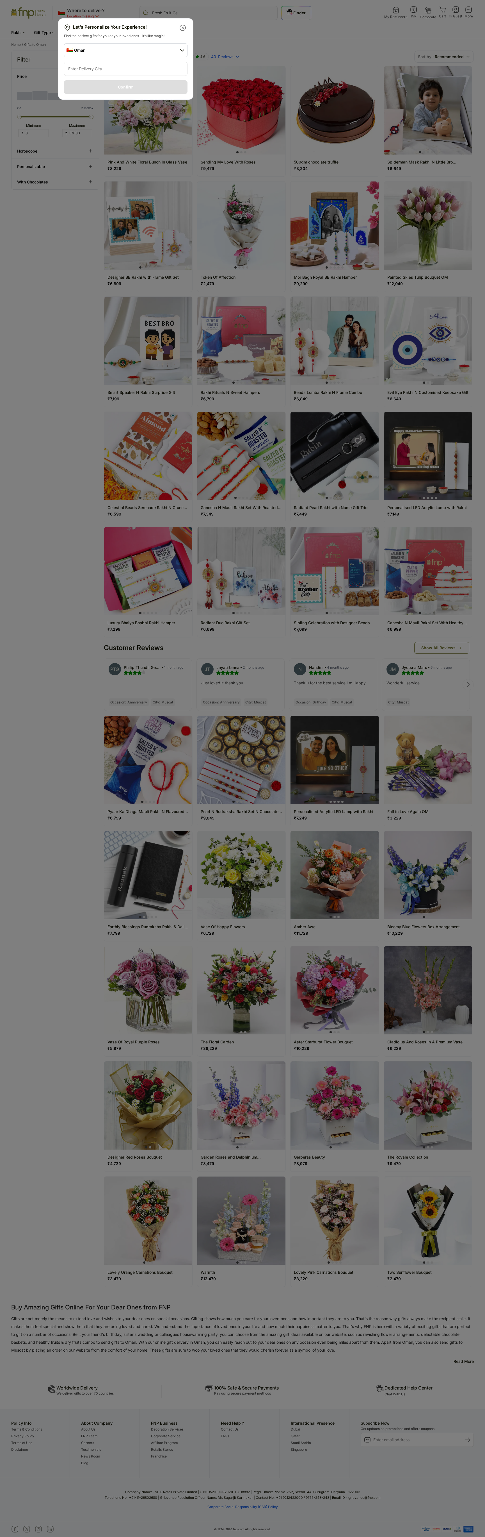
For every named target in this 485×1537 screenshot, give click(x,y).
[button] (183, 27)
